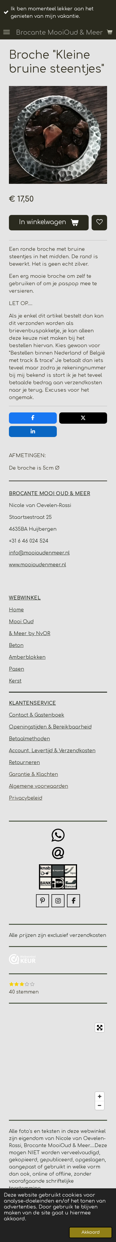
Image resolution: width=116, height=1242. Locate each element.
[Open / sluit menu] (6, 32)
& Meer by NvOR (29, 633)
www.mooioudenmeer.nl (37, 564)
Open (16, 727)
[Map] (58, 1066)
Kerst (15, 681)
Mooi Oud (21, 621)
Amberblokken (27, 657)
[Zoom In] (99, 1096)
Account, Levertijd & (34, 750)
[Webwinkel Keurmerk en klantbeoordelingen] (22, 960)
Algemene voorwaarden (38, 786)
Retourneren (24, 762)
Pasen (16, 669)
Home (16, 610)
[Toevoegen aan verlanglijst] (99, 222)
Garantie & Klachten (33, 774)
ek (61, 715)
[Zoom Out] (99, 1105)
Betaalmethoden (29, 739)
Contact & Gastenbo (33, 715)
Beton (16, 645)
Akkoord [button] (90, 1232)
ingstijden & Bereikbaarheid (57, 727)
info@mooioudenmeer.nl (39, 553)
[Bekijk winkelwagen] (109, 32)
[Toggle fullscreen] (99, 1027)
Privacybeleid (25, 798)
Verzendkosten (77, 750)
